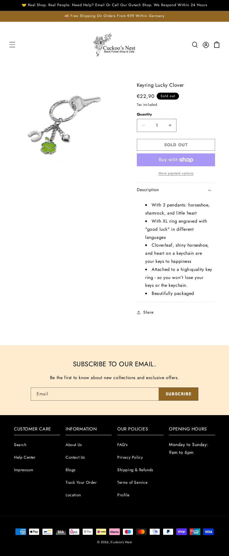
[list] (64, 121)
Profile (123, 495)
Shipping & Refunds (135, 470)
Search (20, 444)
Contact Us (75, 457)
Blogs (71, 470)
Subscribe (179, 394)
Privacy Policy (130, 457)
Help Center (25, 457)
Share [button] (148, 312)
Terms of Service (132, 482)
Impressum (23, 470)
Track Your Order (81, 482)
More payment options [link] (176, 173)
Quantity (144, 114)
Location (73, 495)
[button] (12, 44)
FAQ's (122, 444)
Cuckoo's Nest (121, 542)
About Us (74, 444)
